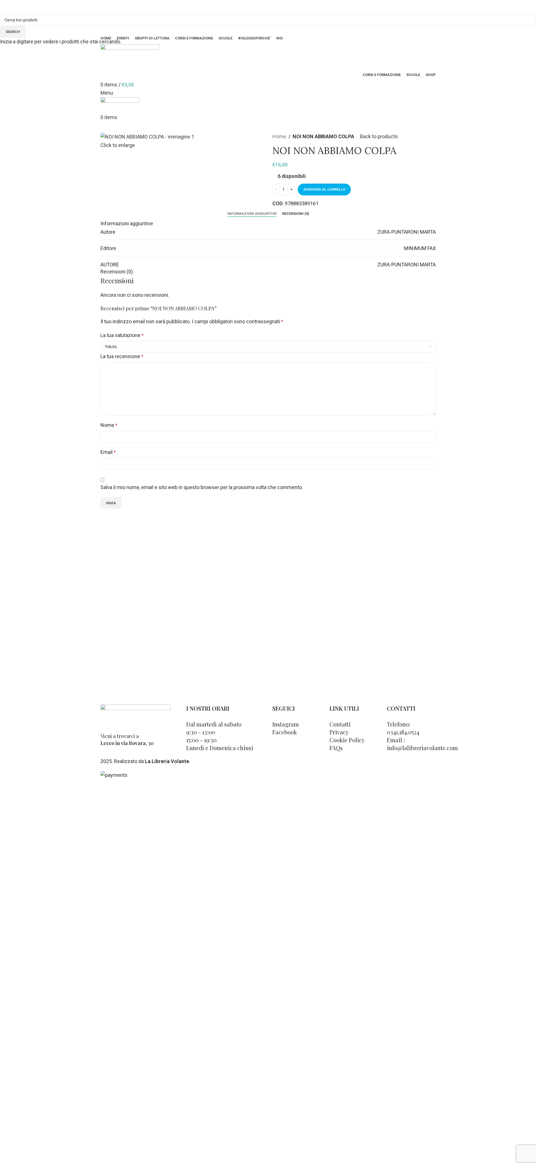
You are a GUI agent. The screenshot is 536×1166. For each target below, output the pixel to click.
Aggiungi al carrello (324, 189)
